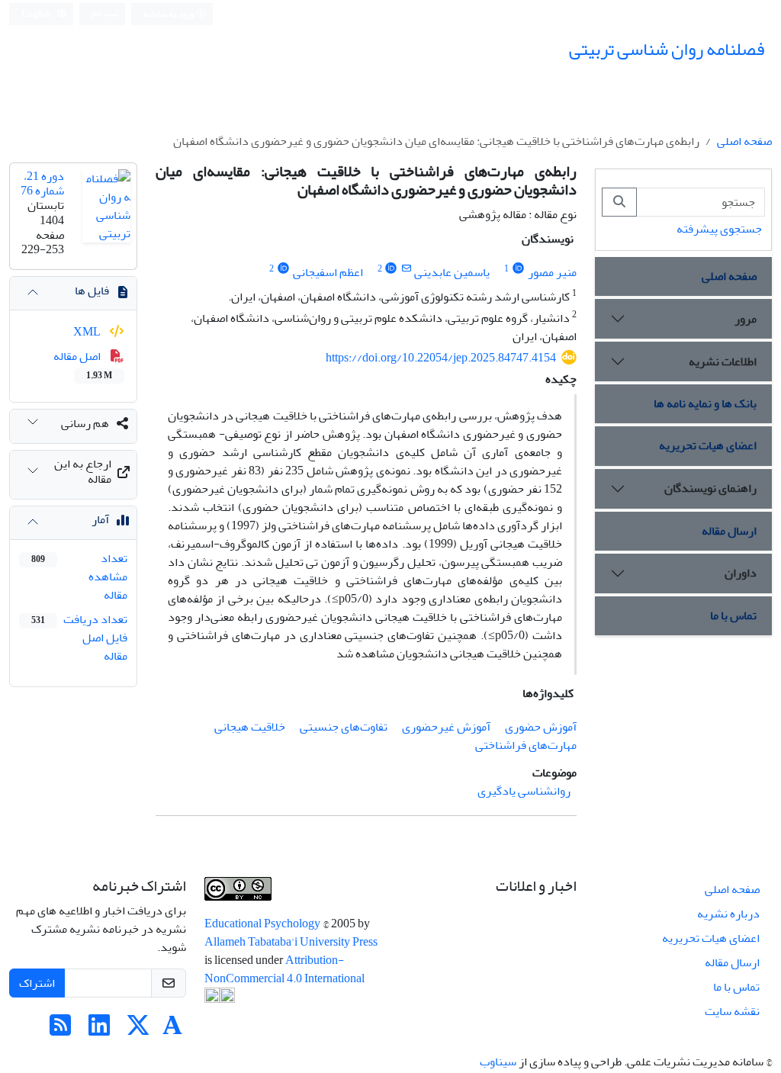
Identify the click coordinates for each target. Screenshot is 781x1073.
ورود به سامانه (169, 14)
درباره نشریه (728, 913)
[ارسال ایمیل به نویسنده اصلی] (406, 269)
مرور (745, 318)
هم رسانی (85, 423)
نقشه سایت (732, 1011)
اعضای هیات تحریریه (708, 445)
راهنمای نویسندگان (710, 488)
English (37, 14)
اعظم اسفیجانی (328, 272)
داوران (741, 572)
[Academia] (172, 1030)
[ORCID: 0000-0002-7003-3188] (283, 269)
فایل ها (92, 290)
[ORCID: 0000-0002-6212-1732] (391, 269)
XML (88, 331)
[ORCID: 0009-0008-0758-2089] (518, 269)
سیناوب (498, 1061)
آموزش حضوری (541, 726)
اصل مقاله (82, 364)
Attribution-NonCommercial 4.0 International (284, 969)
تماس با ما (733, 615)
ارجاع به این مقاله (82, 471)
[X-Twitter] (138, 1030)
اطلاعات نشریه (723, 361)
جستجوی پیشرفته (719, 228)
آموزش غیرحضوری (446, 726)
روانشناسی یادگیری (523, 790)
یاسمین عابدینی (452, 272)
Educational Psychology (263, 923)
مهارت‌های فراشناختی (526, 745)
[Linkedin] (99, 1030)
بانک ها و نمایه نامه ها (705, 403)
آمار (100, 519)
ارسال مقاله (729, 530)
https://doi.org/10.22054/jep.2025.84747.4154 (441, 357)
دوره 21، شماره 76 (42, 183)
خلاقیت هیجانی (249, 726)
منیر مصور (552, 272)
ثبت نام (105, 13)
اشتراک (37, 983)
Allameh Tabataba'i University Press (291, 941)
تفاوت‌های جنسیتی (343, 726)
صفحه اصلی (744, 141)
